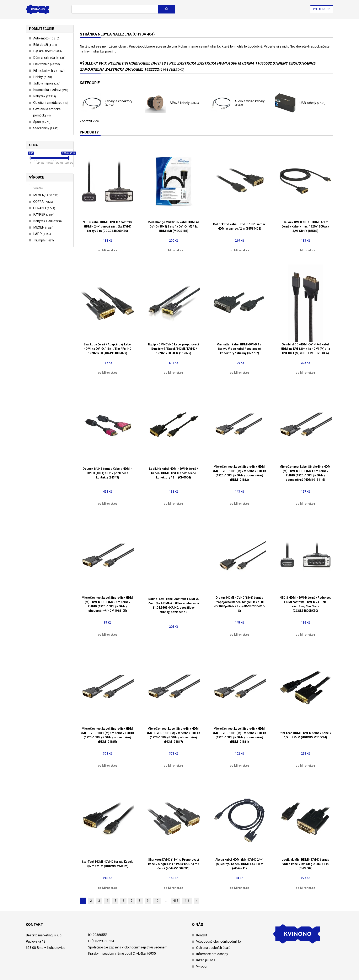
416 (186, 901)
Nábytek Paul (47, 221)
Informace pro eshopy (212, 954)
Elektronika (46, 64)
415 (175, 901)
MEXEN (42, 227)
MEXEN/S (45, 195)
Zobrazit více (89, 121)
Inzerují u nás (205, 960)
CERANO (43, 208)
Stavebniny (45, 128)
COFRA (42, 202)
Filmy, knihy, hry (48, 70)
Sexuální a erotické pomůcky (47, 112)
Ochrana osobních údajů (213, 948)
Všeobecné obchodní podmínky (219, 941)
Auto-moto (45, 38)
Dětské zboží (47, 51)
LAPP (41, 234)
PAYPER (43, 215)
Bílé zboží (44, 45)
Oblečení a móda (50, 103)
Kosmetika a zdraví (50, 90)
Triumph (43, 240)
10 (156, 901)
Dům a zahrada (48, 58)
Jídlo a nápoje (46, 83)
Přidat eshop (321, 9)
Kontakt (201, 935)
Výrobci (201, 966)
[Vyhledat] (166, 9)
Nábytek (44, 96)
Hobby (42, 77)
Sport (41, 122)
